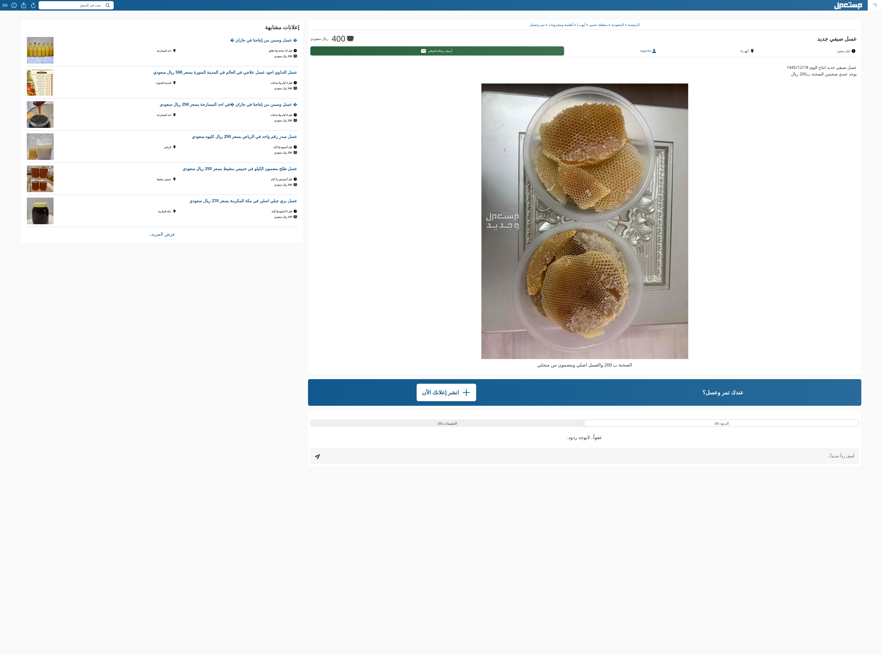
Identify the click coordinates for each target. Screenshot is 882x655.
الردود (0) (722, 423)
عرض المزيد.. (162, 234)
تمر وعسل (537, 24)
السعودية (617, 24)
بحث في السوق (90, 5)
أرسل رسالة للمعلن (440, 51)
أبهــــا (581, 24)
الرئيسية (634, 24)
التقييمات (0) (447, 423)
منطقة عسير (598, 24)
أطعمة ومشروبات (561, 24)
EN (5, 5)
